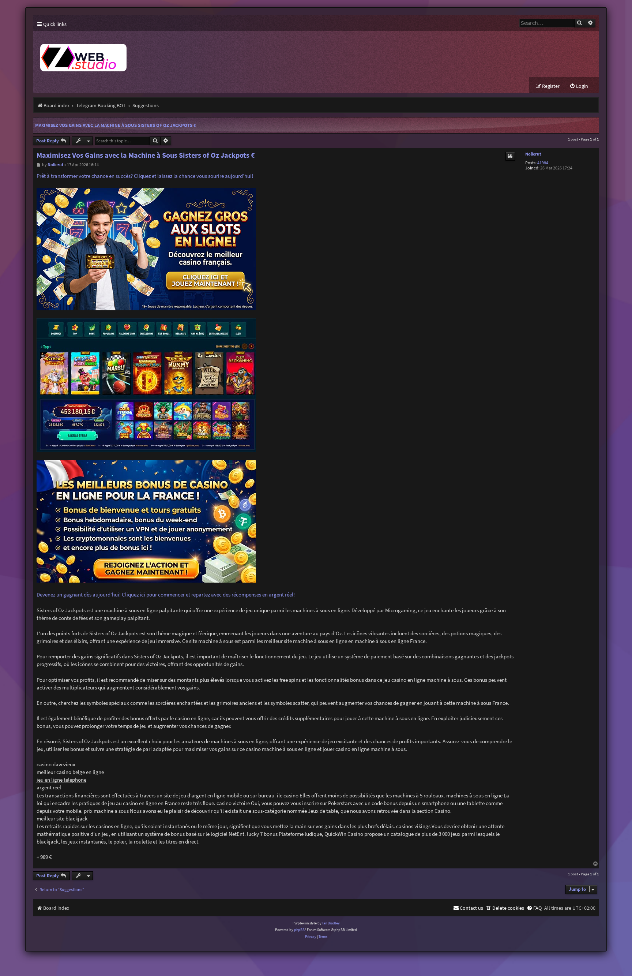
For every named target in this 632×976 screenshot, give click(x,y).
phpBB (299, 929)
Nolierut (533, 154)
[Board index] (168, 54)
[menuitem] (578, 86)
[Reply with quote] (510, 156)
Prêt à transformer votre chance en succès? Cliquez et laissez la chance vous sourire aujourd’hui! (145, 175)
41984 (542, 163)
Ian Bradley (331, 923)
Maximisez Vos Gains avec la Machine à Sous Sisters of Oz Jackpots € (115, 125)
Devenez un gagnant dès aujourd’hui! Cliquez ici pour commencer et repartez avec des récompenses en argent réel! (166, 594)
